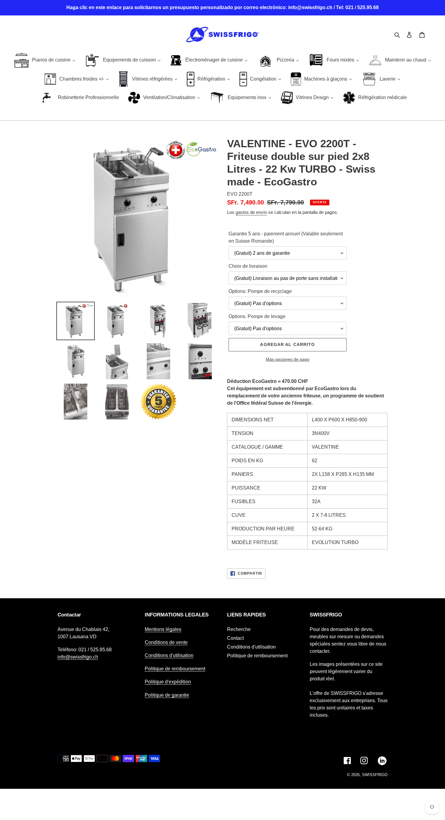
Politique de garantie (167, 695)
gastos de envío (251, 212)
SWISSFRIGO (374, 774)
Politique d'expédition (168, 681)
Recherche (239, 629)
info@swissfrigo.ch (78, 656)
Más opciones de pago (287, 359)
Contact (235, 638)
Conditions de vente (166, 642)
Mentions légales (163, 629)
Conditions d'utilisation (169, 655)
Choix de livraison (248, 266)
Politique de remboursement (175, 668)
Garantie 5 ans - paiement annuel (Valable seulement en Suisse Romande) (286, 237)
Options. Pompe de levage (257, 316)
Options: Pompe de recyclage (260, 291)
